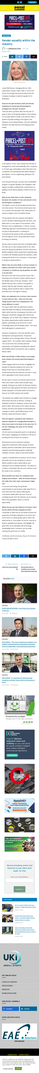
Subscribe (32, 2)
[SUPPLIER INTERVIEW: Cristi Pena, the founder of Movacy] (19, 593)
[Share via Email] (33, 56)
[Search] (35, 8)
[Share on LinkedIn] (12, 56)
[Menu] (3, 8)
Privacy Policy (24, 1054)
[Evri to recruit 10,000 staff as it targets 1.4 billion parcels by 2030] (7, 907)
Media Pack (6, 989)
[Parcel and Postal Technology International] (19, 8)
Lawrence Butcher (14, 48)
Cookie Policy (12, 1054)
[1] (23, 122)
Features (6, 36)
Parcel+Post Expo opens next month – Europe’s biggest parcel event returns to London (25, 918)
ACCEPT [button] (18, 1068)
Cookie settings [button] (8, 1068)
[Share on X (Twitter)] (19, 56)
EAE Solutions (19, 1041)
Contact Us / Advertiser (9, 982)
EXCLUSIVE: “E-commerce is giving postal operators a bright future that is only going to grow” (18, 680)
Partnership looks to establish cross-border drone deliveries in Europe (29, 569)
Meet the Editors (7, 985)
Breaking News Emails (9, 993)
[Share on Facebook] (26, 56)
